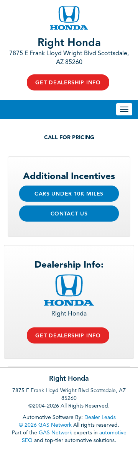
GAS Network (55, 433)
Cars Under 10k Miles (69, 194)
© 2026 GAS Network (45, 425)
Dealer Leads (100, 417)
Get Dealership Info (67, 82)
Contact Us (69, 214)
